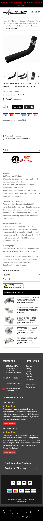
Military (28, 369)
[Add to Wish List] (26, 107)
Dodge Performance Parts (30, 21)
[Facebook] (13, 483)
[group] (9, 95)
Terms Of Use (31, 387)
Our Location (30, 379)
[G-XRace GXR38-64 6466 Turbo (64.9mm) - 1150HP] (9, 320)
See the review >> (9, 423)
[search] (32, 12)
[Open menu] (4, 12)
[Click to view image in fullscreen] (21, 49)
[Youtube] (24, 483)
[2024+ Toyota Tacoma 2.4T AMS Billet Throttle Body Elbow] (9, 310)
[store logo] (16, 12)
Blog (27, 382)
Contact (29, 377)
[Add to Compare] (31, 107)
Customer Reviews (13, 397)
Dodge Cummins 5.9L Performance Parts (21, 23)
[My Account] (35, 12)
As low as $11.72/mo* (10, 120)
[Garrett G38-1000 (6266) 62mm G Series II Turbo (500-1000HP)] (9, 330)
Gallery (28, 371)
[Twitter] (19, 483)
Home (5, 21)
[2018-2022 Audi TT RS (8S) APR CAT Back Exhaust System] (9, 341)
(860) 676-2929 (12, 378)
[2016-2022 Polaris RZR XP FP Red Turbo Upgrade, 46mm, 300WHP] (9, 300)
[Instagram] (30, 483)
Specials (29, 366)
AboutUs (29, 374)
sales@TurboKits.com (14, 383)
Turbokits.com (21, 501)
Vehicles (13, 21)
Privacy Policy (31, 385)
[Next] (38, 76)
